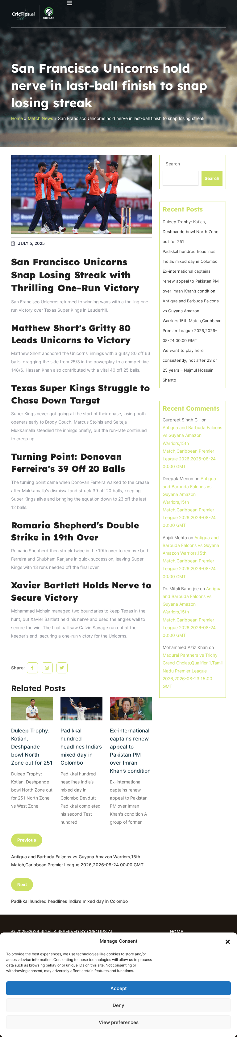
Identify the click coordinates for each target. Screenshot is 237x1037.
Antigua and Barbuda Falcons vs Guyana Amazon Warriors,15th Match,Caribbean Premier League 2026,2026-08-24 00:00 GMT (192, 320)
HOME (176, 931)
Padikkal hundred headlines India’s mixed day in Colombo (81, 747)
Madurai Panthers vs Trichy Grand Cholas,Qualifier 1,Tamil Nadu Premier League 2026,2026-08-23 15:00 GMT (192, 670)
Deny (118, 1005)
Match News (40, 118)
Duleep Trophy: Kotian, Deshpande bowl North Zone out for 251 (31, 747)
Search (173, 163)
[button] (228, 941)
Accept (118, 988)
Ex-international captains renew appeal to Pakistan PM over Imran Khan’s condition (130, 751)
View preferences (119, 1022)
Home (17, 118)
